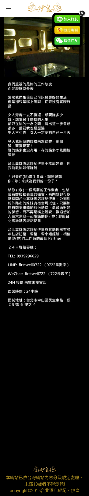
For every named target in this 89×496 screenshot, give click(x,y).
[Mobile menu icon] (8, 8)
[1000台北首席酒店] (44, 47)
